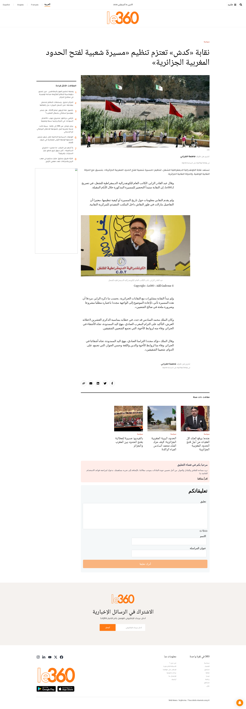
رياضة (207, 679)
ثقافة (208, 673)
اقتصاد (207, 666)
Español (6, 5)
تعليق (203, 501)
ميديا (208, 676)
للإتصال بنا (172, 676)
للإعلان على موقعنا (169, 670)
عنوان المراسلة (198, 548)
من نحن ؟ (172, 663)
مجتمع (207, 670)
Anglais (20, 5)
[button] (239, 702)
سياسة (207, 42)
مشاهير (207, 683)
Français (34, 5)
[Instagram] (38, 656)
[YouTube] (50, 657)
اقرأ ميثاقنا (202, 478)
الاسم (203, 536)
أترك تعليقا (145, 563)
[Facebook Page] (61, 657)
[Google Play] (46, 688)
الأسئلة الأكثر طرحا (169, 666)
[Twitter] (55, 657)
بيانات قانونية (171, 673)
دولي (208, 686)
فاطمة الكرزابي (187, 156)
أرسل (107, 627)
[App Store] (65, 688)
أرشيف (173, 679)
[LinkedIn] (44, 657)
